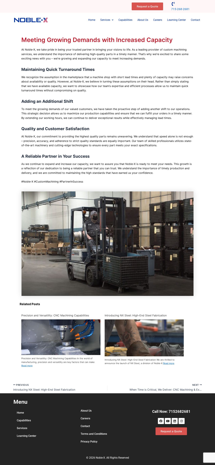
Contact (195, 19)
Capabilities (125, 19)
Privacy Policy (89, 441)
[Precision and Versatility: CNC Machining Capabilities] (60, 337)
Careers (157, 19)
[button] (107, 20)
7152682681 (179, 411)
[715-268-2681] (173, 4)
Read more (27, 365)
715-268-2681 (180, 9)
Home (91, 19)
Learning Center (176, 19)
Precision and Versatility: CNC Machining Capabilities (55, 315)
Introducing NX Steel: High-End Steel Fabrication (136, 315)
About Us (142, 19)
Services (105, 19)
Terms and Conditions (94, 433)
